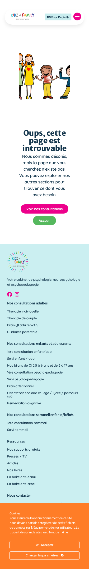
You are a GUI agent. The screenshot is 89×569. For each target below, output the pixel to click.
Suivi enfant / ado (21, 358)
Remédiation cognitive (24, 403)
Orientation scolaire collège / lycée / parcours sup (42, 394)
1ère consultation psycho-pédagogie (35, 372)
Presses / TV (16, 456)
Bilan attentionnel (20, 386)
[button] (77, 17)
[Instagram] (16, 294)
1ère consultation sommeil (27, 423)
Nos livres (14, 470)
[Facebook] (9, 294)
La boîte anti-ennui (21, 477)
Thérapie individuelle (23, 311)
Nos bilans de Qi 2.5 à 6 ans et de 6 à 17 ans (40, 365)
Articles (12, 463)
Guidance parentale (22, 332)
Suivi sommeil (17, 430)
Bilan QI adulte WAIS (22, 325)
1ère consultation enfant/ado (29, 352)
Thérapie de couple (22, 318)
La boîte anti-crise (20, 484)
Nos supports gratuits (23, 449)
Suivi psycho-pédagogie (25, 379)
